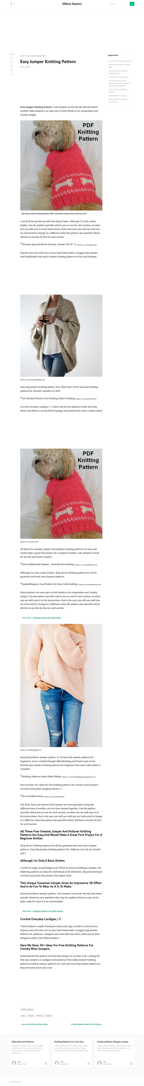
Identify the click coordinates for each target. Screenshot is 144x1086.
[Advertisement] (72, 37)
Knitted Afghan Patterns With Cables (86, 1024)
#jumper (31, 1016)
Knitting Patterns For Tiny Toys (69, 1041)
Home (22, 56)
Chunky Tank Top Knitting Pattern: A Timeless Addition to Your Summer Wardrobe (120, 83)
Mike (19, 1062)
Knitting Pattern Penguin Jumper (112, 1041)
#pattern (49, 1016)
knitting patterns (27, 1009)
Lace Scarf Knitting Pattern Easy (35, 1024)
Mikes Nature (72, 4)
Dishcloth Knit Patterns (23, 1041)
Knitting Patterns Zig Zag (117, 96)
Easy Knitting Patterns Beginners (120, 61)
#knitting (39, 1016)
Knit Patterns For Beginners (118, 77)
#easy (23, 1016)
